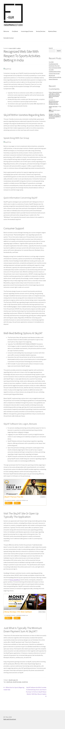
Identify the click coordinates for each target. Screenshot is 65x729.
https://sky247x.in (15, 580)
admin (19, 48)
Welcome (6, 31)
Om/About (15, 31)
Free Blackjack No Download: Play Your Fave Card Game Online (55, 65)
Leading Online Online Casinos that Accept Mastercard (55, 73)
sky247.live (25, 682)
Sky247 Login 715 (13, 680)
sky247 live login (17, 682)
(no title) (51, 62)
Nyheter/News (52, 31)
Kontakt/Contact (9, 38)
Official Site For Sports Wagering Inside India (14, 688)
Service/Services (40, 31)
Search (51, 48)
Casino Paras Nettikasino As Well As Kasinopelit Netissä (54, 95)
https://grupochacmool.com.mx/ (55, 92)
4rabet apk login (53, 106)
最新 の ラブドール (54, 110)
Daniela (51, 114)
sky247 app (9, 682)
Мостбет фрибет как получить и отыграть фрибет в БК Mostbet (55, 116)
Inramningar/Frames (27, 31)
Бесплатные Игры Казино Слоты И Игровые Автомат (54, 103)
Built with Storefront (10, 719)
